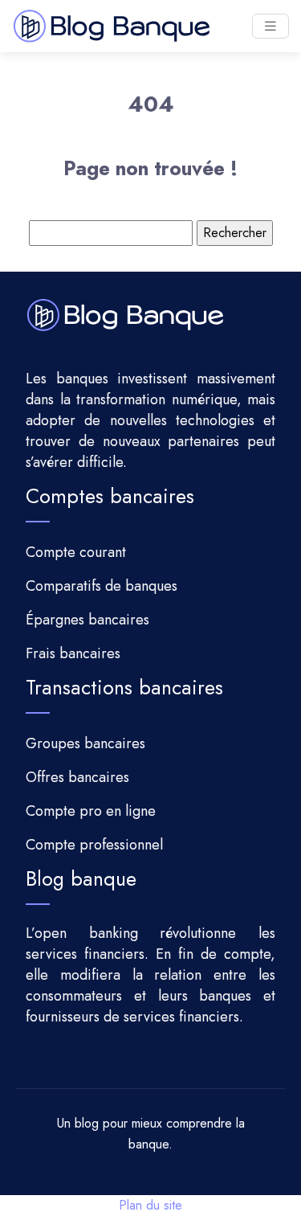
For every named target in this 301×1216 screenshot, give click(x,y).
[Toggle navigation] (270, 26)
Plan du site (150, 1205)
